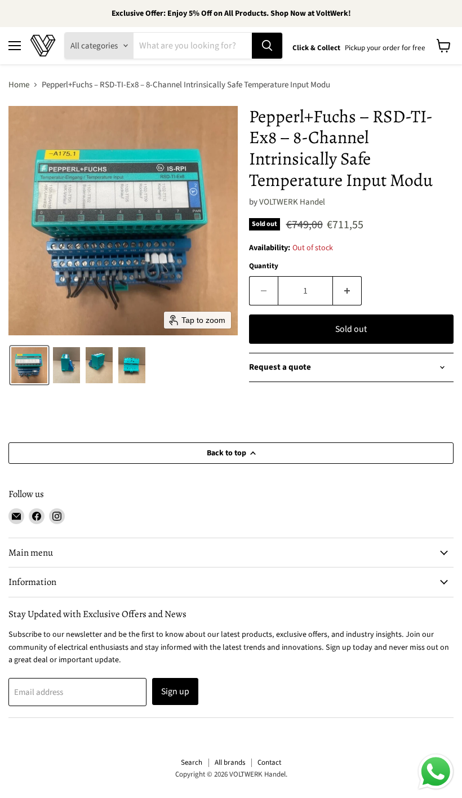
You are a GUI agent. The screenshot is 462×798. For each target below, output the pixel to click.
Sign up (175, 691)
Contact (269, 762)
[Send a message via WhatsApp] (435, 771)
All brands (230, 762)
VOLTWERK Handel (292, 202)
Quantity (263, 266)
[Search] (267, 46)
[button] (29, 365)
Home (18, 85)
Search (191, 762)
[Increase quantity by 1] (347, 290)
